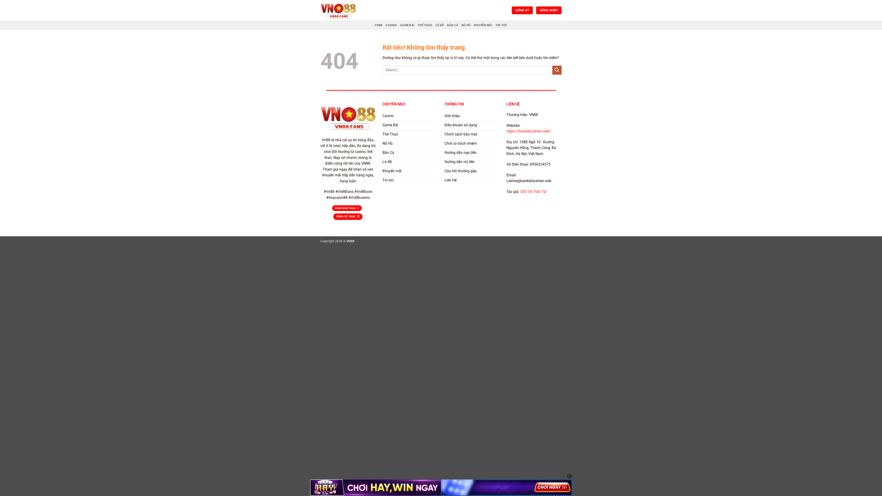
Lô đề (439, 25)
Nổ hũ (466, 25)
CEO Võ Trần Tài (533, 191)
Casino (391, 25)
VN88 (378, 25)
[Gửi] (557, 70)
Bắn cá (452, 25)
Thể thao (425, 25)
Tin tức (501, 25)
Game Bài (407, 25)
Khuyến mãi (483, 25)
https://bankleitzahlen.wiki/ (528, 131)
